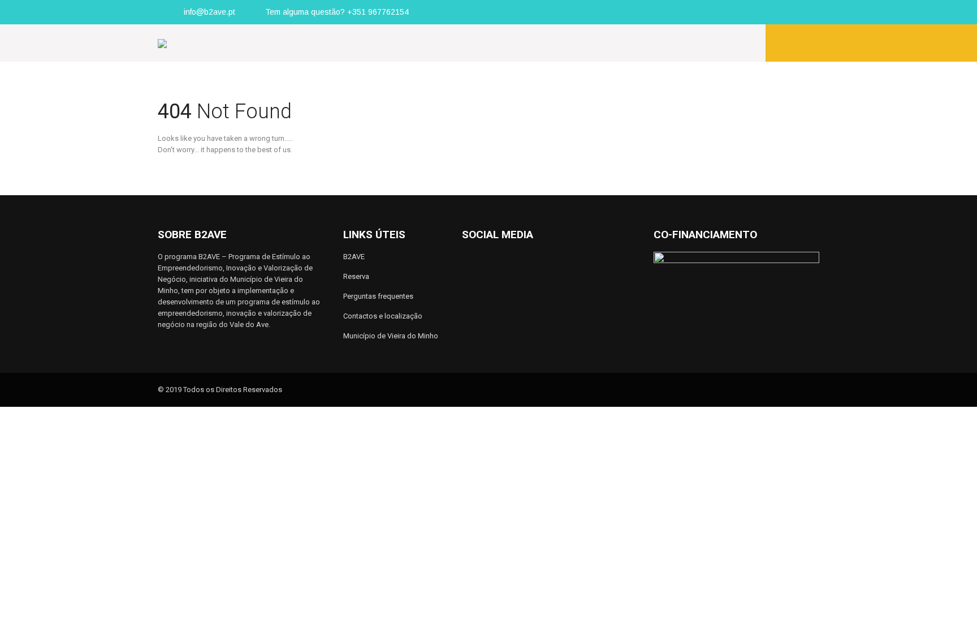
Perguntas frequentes (378, 296)
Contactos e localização (382, 316)
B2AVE (354, 256)
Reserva (356, 276)
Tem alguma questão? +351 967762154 (337, 11)
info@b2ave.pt (209, 11)
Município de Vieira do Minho (390, 336)
